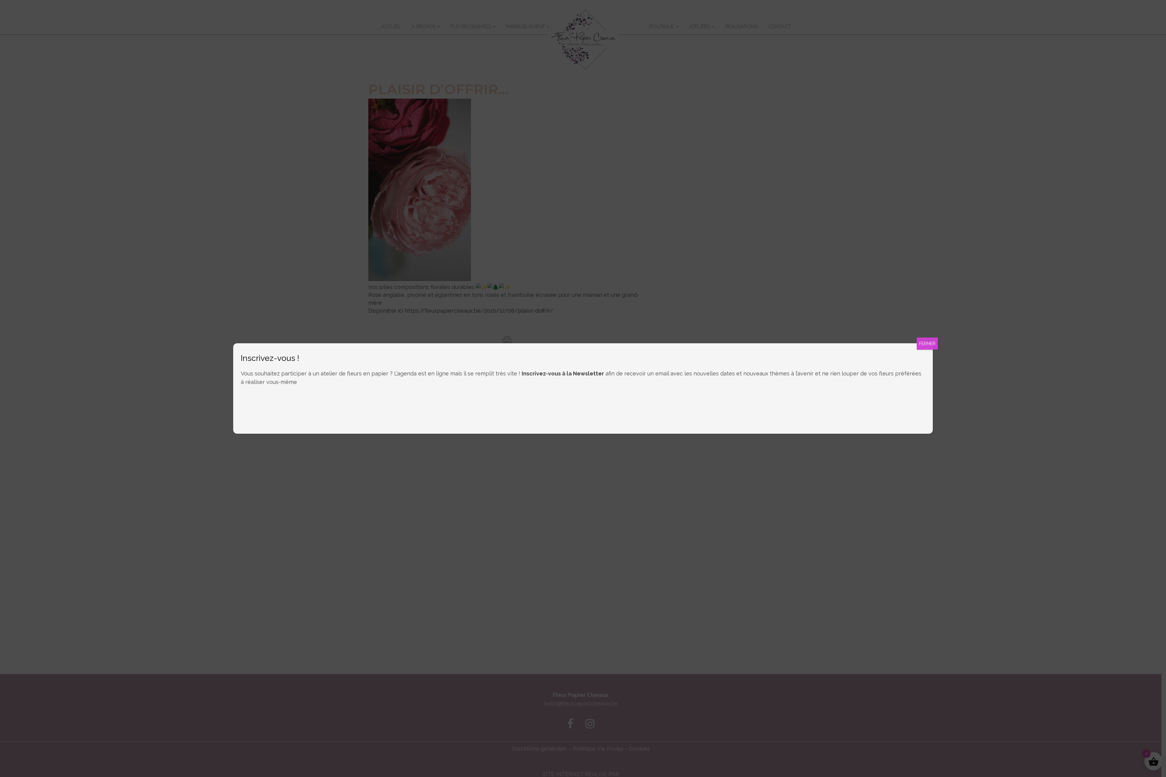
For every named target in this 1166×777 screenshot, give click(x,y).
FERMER (927, 343)
